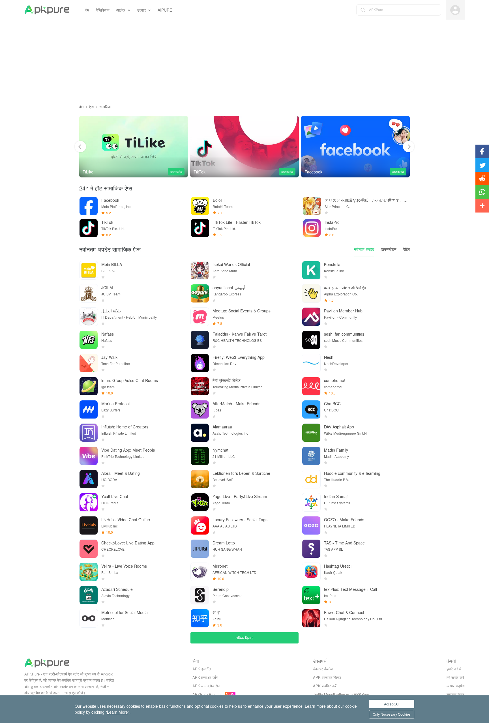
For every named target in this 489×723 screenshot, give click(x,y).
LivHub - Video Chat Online (125, 519)
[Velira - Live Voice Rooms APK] (88, 572)
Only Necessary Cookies (392, 714)
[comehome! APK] (311, 386)
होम (81, 106)
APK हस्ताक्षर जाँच (205, 677)
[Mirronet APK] (199, 572)
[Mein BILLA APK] (88, 270)
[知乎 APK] (199, 618)
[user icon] (455, 10)
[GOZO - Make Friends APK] (311, 525)
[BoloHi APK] (200, 206)
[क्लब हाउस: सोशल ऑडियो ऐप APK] (311, 293)
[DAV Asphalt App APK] (311, 432)
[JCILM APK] (88, 293)
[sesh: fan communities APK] (311, 340)
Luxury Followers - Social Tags (240, 519)
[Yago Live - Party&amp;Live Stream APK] (199, 502)
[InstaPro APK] (312, 228)
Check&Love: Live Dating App (128, 543)
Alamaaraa (222, 427)
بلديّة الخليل (111, 311)
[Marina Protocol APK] (88, 409)
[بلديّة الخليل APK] (88, 316)
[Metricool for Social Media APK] (88, 618)
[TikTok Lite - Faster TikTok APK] (200, 228)
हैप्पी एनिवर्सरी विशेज (227, 380)
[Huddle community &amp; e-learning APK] (311, 479)
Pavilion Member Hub (343, 311)
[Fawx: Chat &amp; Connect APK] (311, 618)
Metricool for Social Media (124, 612)
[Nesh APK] (311, 363)
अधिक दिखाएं (244, 637)
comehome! (334, 380)
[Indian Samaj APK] (311, 502)
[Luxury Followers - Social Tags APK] (199, 525)
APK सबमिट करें (324, 685)
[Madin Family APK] (311, 456)
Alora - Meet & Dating (120, 473)
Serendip (221, 589)
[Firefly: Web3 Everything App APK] (199, 363)
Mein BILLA (111, 264)
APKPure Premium (208, 694)
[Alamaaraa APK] (199, 432)
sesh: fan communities (344, 334)
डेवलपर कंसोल (323, 668)
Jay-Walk (109, 357)
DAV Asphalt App (339, 427)
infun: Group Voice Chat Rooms (129, 380)
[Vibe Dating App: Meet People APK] (88, 456)
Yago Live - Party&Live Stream (240, 496)
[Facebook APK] (355, 146)
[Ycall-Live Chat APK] (88, 502)
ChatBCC (332, 403)
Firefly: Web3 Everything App (239, 357)
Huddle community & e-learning (352, 473)
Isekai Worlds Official (231, 264)
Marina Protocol (115, 403)
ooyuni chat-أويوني (229, 287)
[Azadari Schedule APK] (88, 595)
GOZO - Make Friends (344, 519)
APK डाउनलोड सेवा (206, 685)
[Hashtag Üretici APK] (311, 572)
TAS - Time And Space (344, 543)
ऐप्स (91, 106)
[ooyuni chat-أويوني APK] (199, 293)
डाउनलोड (176, 171)
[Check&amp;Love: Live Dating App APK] (88, 548)
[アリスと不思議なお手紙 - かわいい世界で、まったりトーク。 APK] (312, 206)
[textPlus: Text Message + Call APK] (311, 595)
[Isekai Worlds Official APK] (199, 270)
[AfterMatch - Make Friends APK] (199, 409)
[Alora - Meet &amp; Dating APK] (88, 479)
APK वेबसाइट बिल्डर (327, 677)
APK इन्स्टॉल (201, 668)
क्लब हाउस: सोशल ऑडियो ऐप (345, 287)
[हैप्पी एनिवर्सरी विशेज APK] (199, 386)
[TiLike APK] (133, 146)
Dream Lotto (224, 543)
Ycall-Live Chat (114, 496)
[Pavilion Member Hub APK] (311, 316)
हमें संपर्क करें (455, 677)
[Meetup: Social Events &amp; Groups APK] (199, 316)
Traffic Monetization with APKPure (341, 694)
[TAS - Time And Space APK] (311, 548)
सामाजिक (105, 106)
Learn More (117, 712)
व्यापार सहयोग (456, 685)
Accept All (391, 703)
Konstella (332, 264)
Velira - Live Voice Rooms (124, 566)
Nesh (328, 357)
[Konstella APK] (311, 270)
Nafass (107, 334)
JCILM (107, 287)
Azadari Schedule (117, 589)
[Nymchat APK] (199, 456)
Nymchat (220, 450)
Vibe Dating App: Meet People (128, 450)
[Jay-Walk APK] (88, 363)
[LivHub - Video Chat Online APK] (88, 525)
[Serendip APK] (199, 595)
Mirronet (220, 566)
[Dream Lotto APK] (199, 548)
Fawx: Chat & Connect (344, 612)
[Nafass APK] (88, 340)
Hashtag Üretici (337, 566)
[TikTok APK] (244, 146)
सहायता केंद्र (455, 694)
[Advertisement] (244, 59)
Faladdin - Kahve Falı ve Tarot (240, 334)
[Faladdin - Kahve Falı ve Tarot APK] (199, 340)
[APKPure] (46, 9)
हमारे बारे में (454, 668)
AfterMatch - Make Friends (236, 403)
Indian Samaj (336, 496)
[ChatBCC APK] (311, 409)
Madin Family (336, 450)
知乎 (216, 612)
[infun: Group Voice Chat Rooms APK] (88, 386)
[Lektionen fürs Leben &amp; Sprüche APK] (199, 479)
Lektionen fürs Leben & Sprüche (241, 473)
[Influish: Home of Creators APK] (88, 432)
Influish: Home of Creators (124, 427)
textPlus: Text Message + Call (350, 589)
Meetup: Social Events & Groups (242, 311)
